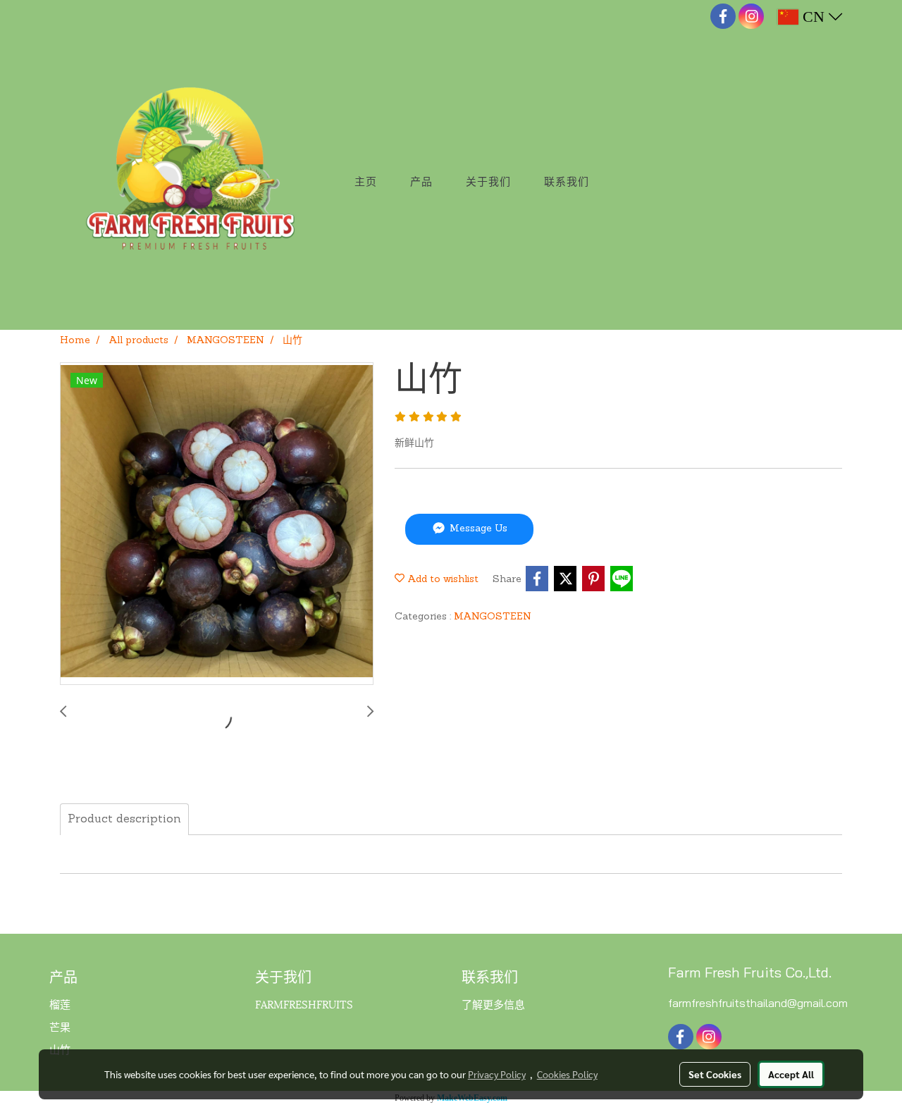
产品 (421, 181)
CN (813, 16)
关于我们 (488, 181)
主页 (365, 181)
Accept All (791, 1074)
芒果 (59, 1026)
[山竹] (217, 524)
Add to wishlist (441, 579)
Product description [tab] (124, 819)
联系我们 (566, 181)
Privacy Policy (497, 1074)
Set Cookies (714, 1074)
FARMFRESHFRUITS (304, 1003)
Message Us (477, 529)
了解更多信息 (493, 1003)
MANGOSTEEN (492, 617)
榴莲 (59, 1003)
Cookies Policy (567, 1074)
